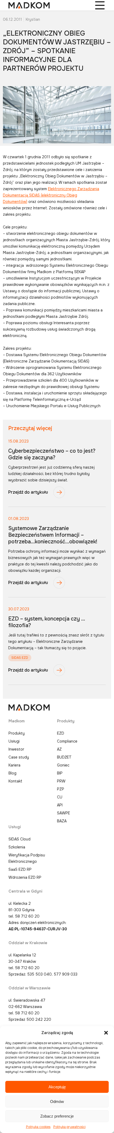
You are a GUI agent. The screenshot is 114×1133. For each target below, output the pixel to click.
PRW (61, 781)
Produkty (16, 733)
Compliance (67, 741)
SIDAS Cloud (19, 839)
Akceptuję (57, 1087)
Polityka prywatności (69, 1127)
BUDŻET (64, 757)
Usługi (14, 741)
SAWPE (63, 813)
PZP (60, 789)
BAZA (62, 821)
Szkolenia (16, 847)
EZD (60, 733)
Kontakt (15, 781)
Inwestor (16, 749)
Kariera (14, 765)
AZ (59, 749)
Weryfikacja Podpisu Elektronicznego (26, 858)
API (60, 805)
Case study (18, 757)
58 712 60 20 (27, 916)
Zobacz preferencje (57, 1116)
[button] (106, 1032)
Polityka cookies (38, 1127)
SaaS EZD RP (20, 869)
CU (59, 797)
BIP (60, 773)
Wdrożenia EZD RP (24, 877)
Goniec (63, 765)
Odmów (57, 1101)
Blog (12, 773)
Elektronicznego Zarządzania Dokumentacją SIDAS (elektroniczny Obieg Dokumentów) (51, 195)
